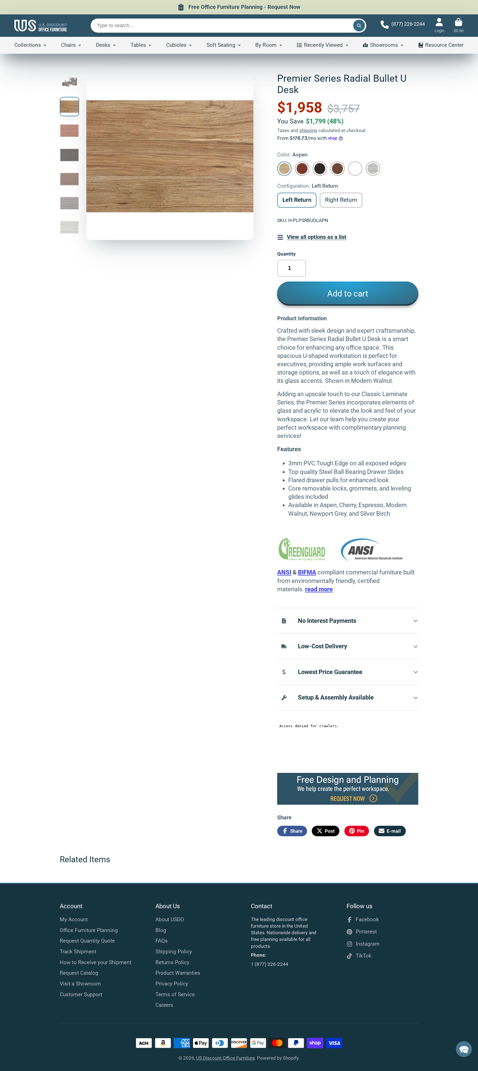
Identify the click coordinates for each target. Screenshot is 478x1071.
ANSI (284, 572)
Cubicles (176, 45)
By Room (266, 45)
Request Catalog (79, 973)
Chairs (68, 45)
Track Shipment (78, 951)
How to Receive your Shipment (95, 962)
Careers (164, 1005)
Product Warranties (177, 973)
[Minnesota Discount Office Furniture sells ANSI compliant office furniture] (372, 559)
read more (319, 589)
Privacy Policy (171, 983)
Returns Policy (172, 962)
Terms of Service (175, 994)
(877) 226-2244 (408, 24)
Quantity (286, 254)
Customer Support (81, 994)
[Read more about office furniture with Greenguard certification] (310, 559)
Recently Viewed (323, 45)
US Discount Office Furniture (225, 1058)
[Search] (359, 25)
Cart (459, 25)
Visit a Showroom (80, 983)
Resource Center (444, 45)
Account (439, 25)
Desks (103, 45)
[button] (464, 1049)
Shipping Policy (173, 951)
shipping (308, 130)
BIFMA (307, 572)
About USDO (169, 919)
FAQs (161, 941)
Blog (160, 930)
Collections (27, 45)
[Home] (40, 25)
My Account (74, 919)
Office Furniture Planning (89, 930)
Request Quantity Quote (87, 941)
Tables (138, 45)
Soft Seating (221, 45)
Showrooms (384, 45)
